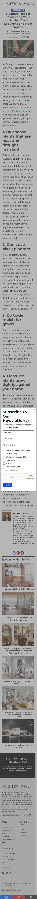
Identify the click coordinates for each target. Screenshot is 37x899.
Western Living (11, 454)
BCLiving (9, 463)
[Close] (35, 410)
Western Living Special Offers (16, 457)
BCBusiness (10, 460)
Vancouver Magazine (13, 467)
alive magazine (11, 470)
